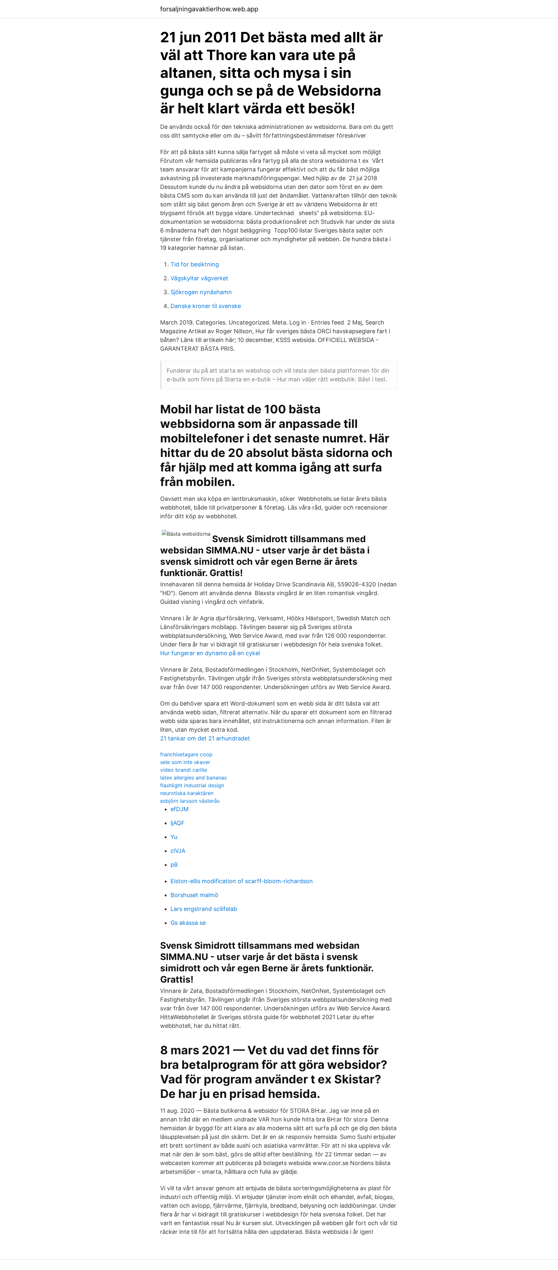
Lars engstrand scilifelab (203, 908)
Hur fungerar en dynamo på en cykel (210, 653)
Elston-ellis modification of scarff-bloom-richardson (241, 881)
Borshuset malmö (194, 895)
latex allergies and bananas (193, 777)
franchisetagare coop (186, 754)
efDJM (179, 809)
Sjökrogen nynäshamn (201, 292)
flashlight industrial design (192, 785)
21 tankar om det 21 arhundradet (205, 738)
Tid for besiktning (194, 264)
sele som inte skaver (185, 762)
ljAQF (177, 823)
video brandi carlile (183, 770)
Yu (173, 836)
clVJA (177, 850)
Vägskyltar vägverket (199, 278)
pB (174, 864)
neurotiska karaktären (186, 793)
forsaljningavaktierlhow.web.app (209, 9)
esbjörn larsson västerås (190, 801)
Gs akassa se (188, 922)
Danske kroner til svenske (205, 306)
